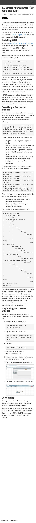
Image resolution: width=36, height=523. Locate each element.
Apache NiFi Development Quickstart (21, 43)
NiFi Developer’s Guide (19, 35)
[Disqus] (18, 445)
